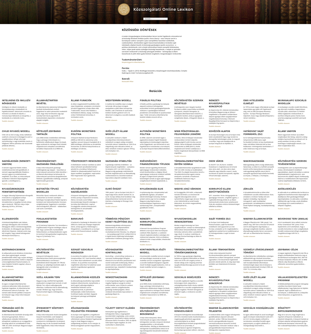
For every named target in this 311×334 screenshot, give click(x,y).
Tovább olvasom (8, 121)
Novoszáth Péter (127, 81)
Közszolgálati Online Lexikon (163, 9)
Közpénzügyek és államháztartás (133, 62)
